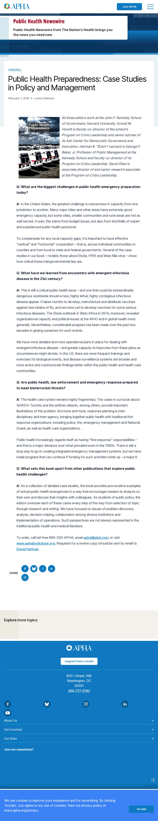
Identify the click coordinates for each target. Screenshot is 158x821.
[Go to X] (42, 568)
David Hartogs (27, 549)
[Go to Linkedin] (51, 568)
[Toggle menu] (150, 6)
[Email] (25, 577)
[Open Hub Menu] (153, 780)
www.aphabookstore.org (35, 543)
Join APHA (129, 6)
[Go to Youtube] (7, 712)
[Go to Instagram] (85, 704)
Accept (141, 809)
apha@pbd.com (96, 537)
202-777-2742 (79, 691)
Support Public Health (79, 661)
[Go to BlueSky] (33, 568)
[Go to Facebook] (25, 568)
